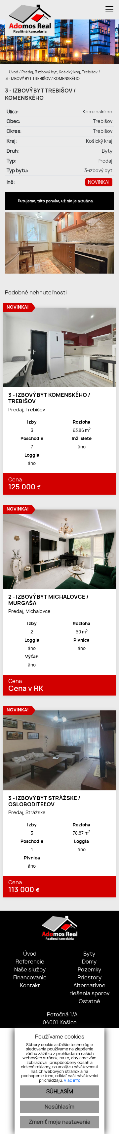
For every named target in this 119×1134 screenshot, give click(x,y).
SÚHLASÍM (59, 1091)
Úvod (13, 72)
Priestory (89, 977)
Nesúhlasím (59, 1107)
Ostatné (89, 1001)
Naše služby (30, 969)
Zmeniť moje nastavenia (59, 1122)
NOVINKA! (99, 182)
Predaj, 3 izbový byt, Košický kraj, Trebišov (60, 72)
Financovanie (30, 977)
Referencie (30, 961)
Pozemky (89, 969)
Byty (89, 954)
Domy (89, 961)
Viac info (72, 1080)
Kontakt (30, 985)
